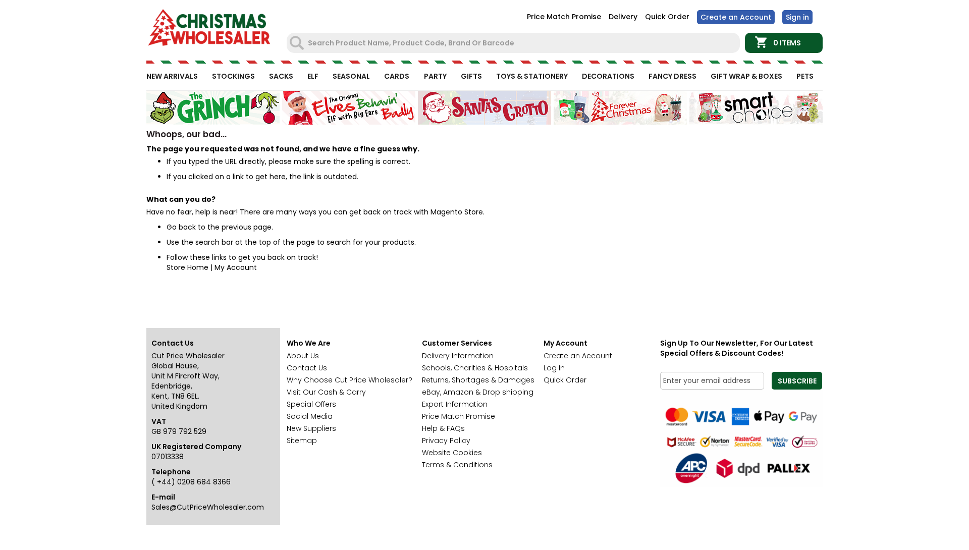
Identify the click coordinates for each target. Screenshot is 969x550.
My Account (235, 267)
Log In (554, 368)
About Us (303, 356)
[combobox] (514, 43)
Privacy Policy (446, 440)
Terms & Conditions (457, 465)
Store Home (187, 267)
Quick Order (667, 17)
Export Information (455, 404)
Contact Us (307, 368)
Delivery (623, 17)
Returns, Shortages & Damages (478, 380)
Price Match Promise (564, 17)
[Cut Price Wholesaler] (209, 29)
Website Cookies (452, 453)
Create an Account (736, 17)
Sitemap (302, 440)
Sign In (797, 17)
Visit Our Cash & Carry (326, 392)
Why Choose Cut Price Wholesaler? (349, 380)
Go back (181, 227)
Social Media (310, 416)
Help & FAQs (443, 428)
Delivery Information (458, 356)
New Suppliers (311, 428)
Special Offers (311, 404)
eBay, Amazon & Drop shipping (477, 392)
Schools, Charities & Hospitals (475, 368)
